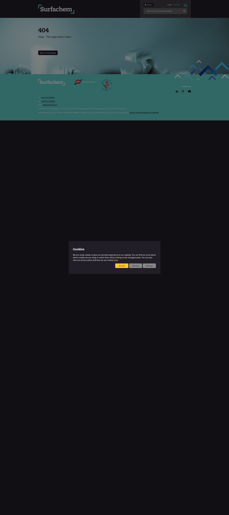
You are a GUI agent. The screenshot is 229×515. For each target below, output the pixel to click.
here (116, 260)
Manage (149, 266)
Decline (135, 266)
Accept (122, 266)
